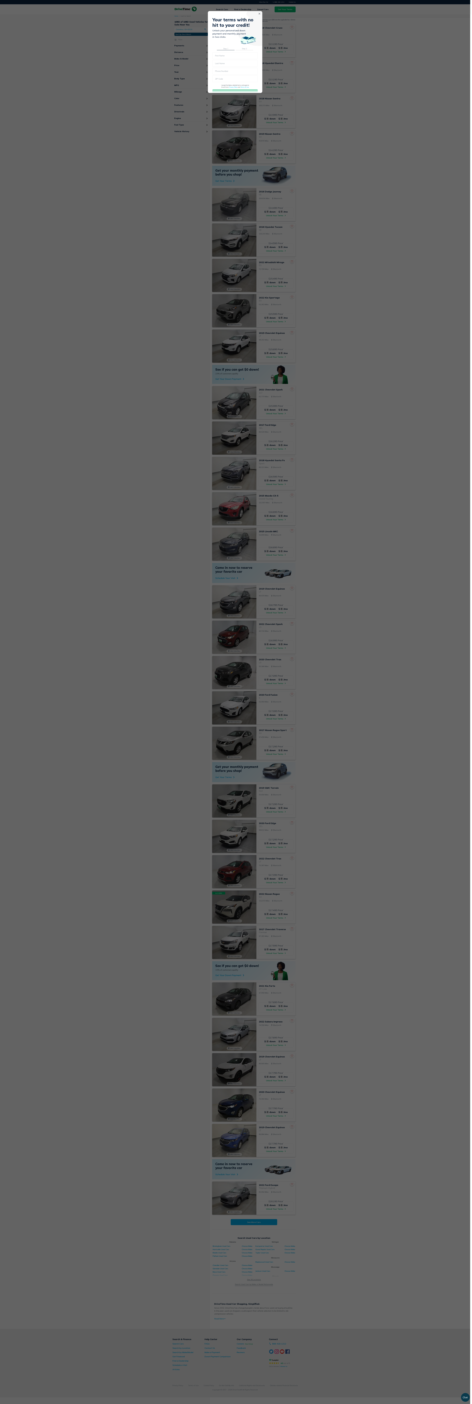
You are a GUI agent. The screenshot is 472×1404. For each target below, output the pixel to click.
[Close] (259, 13)
